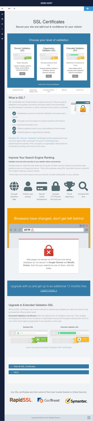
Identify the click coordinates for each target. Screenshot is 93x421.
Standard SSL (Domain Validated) (22, 138)
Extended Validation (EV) (48, 91)
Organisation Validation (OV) (33, 91)
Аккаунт (88, 8)
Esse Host (46, 3)
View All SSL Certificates (24, 366)
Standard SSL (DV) (17, 90)
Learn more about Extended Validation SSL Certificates (49, 347)
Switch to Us (79, 90)
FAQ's (16, 372)
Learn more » (49, 290)
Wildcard (64, 90)
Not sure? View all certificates (49, 84)
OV (37, 141)
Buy (22, 73)
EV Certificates (48, 141)
